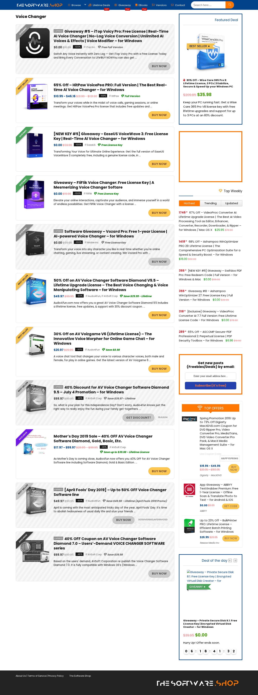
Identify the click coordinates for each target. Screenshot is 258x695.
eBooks (143, 6)
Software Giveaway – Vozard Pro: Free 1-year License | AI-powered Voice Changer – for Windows (110, 234)
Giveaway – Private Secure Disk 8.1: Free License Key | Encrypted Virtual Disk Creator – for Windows (210, 624)
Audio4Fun (94, 296)
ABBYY (203, 510)
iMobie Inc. (93, 242)
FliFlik (89, 193)
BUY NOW (159, 66)
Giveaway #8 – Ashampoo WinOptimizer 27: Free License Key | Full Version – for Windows (206, 295)
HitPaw (115, 96)
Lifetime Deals (101, 6)
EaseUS (91, 144)
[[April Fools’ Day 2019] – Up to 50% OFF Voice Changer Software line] (35, 489)
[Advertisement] (210, 156)
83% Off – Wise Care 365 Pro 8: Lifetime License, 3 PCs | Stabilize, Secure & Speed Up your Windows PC (208, 83)
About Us (21, 675)
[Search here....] (230, 4)
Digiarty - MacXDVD (210, 475)
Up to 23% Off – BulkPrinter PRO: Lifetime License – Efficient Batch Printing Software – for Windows (218, 526)
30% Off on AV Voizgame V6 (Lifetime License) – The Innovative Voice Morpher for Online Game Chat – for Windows (104, 338)
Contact (180, 5)
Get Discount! (138, 417)
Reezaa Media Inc (209, 542)
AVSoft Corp (111, 296)
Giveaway (124, 6)
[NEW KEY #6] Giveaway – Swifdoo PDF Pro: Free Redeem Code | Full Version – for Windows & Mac (210, 275)
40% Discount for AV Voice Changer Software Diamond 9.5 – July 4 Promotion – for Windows (111, 390)
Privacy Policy (56, 675)
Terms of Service (37, 675)
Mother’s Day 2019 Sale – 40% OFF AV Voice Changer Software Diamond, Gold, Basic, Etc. (103, 439)
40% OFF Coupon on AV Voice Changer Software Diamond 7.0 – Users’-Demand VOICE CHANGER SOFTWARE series (109, 543)
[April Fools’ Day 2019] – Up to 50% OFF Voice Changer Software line (110, 492)
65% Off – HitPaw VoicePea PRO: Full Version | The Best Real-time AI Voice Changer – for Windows (110, 87)
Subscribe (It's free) (210, 385)
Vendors (161, 5)
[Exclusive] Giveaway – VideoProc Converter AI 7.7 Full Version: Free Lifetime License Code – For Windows (208, 315)
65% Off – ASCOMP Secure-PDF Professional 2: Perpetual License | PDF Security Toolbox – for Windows (205, 336)
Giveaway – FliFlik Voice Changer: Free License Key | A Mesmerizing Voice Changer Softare (104, 185)
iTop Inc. (91, 47)
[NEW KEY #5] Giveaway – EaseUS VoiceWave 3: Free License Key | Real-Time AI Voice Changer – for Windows (111, 136)
